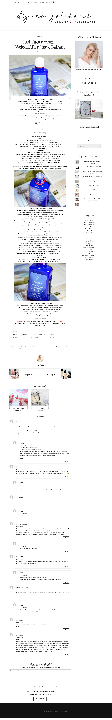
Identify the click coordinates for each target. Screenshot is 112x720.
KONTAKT (93, 190)
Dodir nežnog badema (40, 409)
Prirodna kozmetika (21, 524)
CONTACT (48, 2)
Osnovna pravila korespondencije (92, 176)
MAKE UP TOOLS (88, 248)
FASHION (87, 236)
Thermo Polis (20, 467)
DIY (88, 226)
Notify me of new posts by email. (40, 694)
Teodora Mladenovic (21, 557)
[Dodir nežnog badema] (40, 399)
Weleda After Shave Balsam (18, 346)
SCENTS (28, 2)
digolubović (34, 52)
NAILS (87, 250)
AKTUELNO (88, 220)
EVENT (88, 230)
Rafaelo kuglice (92, 181)
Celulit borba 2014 (53, 334)
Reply (66, 437)
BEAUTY (23, 2)
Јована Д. (19, 421)
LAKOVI (88, 240)
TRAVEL (87, 259)
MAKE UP (17, 2)
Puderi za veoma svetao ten (93, 166)
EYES (87, 232)
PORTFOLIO (41, 2)
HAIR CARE (88, 238)
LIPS (87, 244)
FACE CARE (88, 234)
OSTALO (40, 36)
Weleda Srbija (28, 346)
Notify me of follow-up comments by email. (40, 691)
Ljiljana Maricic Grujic (22, 587)
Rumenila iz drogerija (93, 185)
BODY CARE (87, 222)
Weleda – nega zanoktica (20, 334)
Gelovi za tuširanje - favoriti (92, 204)
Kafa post (92, 194)
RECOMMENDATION (88, 255)
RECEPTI (87, 253)
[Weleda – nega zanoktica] (18, 399)
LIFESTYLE (35, 2)
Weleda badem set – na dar (38, 334)
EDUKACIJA (88, 228)
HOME (11, 2)
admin (21, 482)
